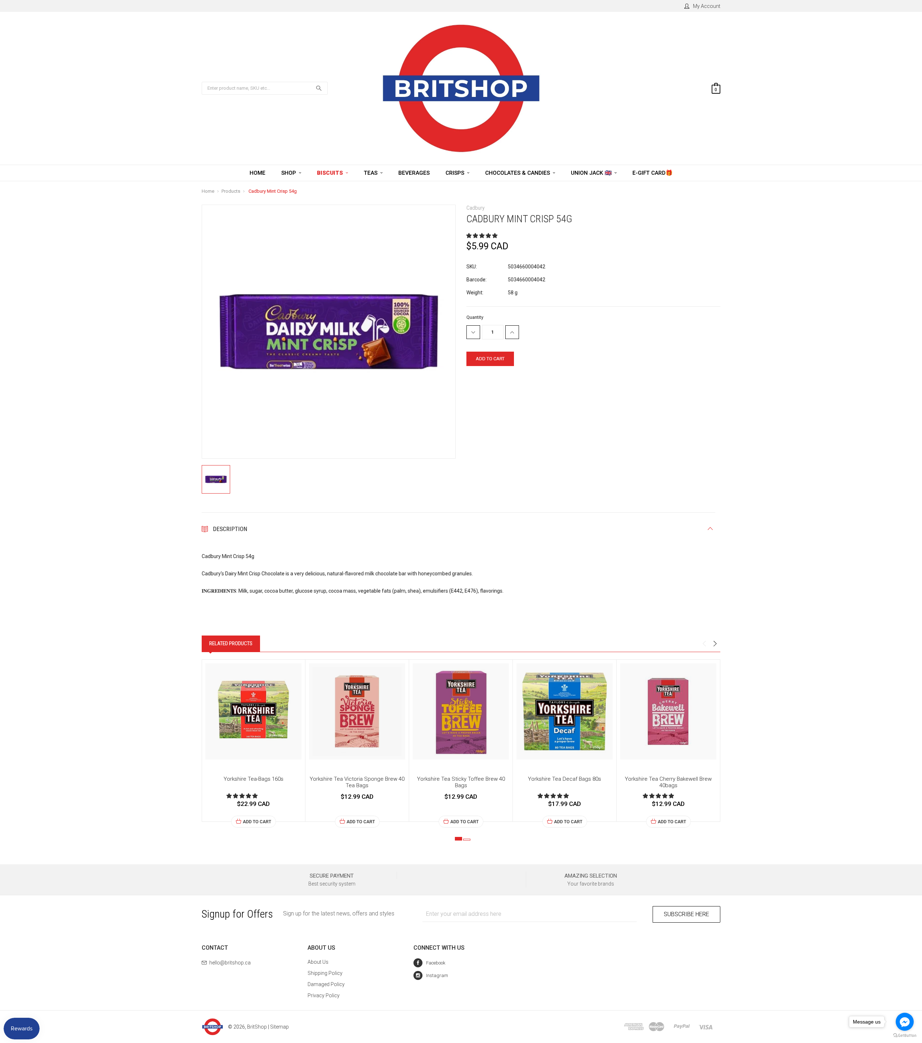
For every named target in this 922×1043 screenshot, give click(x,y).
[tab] (231, 643)
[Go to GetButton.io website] (904, 1035)
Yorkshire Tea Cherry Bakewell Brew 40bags (668, 782)
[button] (482, 236)
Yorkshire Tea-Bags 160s (253, 779)
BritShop (257, 1027)
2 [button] (466, 840)
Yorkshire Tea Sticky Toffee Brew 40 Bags (461, 782)
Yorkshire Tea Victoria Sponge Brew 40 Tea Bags (357, 782)
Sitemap (279, 1027)
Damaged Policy (326, 984)
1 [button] (458, 839)
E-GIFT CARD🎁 (652, 173)
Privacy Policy (324, 995)
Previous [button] (704, 643)
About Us (318, 962)
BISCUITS (330, 173)
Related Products (230, 643)
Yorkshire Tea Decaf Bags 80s (564, 779)
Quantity (474, 317)
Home (208, 191)
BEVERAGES (414, 173)
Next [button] (715, 643)
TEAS (371, 173)
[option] (253, 743)
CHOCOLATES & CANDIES (518, 173)
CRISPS (456, 173)
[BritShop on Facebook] (429, 962)
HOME (257, 173)
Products (230, 191)
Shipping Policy (325, 973)
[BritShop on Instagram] (430, 975)
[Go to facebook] (905, 1022)
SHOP (289, 173)
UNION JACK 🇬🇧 (592, 173)
